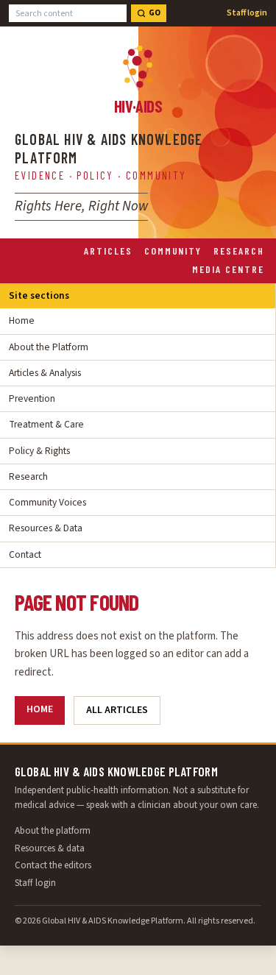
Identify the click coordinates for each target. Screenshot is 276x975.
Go (154, 12)
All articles (117, 710)
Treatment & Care (46, 424)
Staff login (247, 13)
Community (173, 250)
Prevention (32, 398)
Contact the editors (53, 865)
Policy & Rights (39, 451)
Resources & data (50, 848)
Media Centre (228, 269)
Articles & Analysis (45, 373)
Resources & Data (45, 528)
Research (238, 250)
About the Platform (48, 347)
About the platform (53, 830)
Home (22, 320)
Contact (25, 554)
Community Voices (47, 502)
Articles (108, 250)
